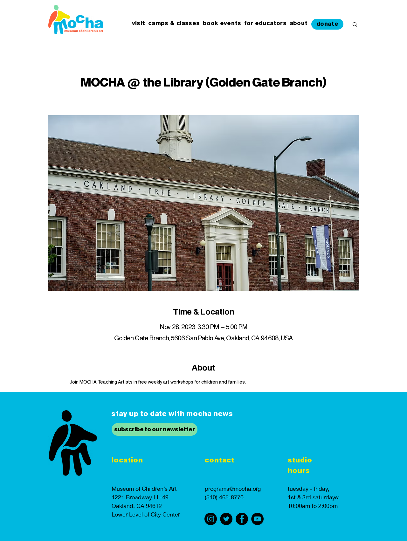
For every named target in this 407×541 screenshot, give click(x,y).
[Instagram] (210, 519)
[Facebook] (242, 519)
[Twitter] (226, 519)
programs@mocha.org (233, 488)
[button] (138, 24)
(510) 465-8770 (224, 497)
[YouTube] (257, 519)
